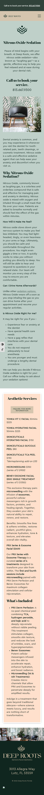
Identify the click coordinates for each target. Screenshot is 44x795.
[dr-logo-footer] (22, 747)
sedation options (26, 291)
